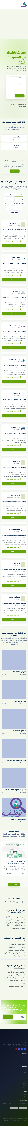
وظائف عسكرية (13, 104)
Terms (25, 1097)
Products (25, 1061)
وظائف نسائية (9, 195)
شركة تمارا (16, 461)
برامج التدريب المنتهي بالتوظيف (14, 208)
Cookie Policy (24, 1095)
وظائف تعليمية (18, 195)
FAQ (26, 1074)
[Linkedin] (22, 1049)
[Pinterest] (16, 1049)
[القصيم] (14, 807)
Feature (25, 1070)
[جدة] (14, 689)
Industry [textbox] (19, 78)
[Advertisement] (14, 24)
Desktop (25, 1088)
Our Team (25, 1059)
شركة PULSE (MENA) (14, 223)
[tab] (19, 195)
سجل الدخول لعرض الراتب (12, 241)
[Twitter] (19, 1049)
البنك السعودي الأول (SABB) (14, 529)
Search (20, 96)
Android (25, 1083)
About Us (25, 1056)
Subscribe (8, 1017)
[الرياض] (14, 660)
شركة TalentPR (15, 495)
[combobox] (15, 78)
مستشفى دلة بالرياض (14, 597)
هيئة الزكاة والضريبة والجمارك (14, 291)
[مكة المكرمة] (14, 748)
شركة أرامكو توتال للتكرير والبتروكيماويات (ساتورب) (14, 359)
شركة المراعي (15, 427)
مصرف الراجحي (15, 393)
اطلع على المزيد (14, 885)
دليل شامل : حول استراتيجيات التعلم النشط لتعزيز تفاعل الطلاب (15, 862)
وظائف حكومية (22, 106)
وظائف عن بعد (8, 203)
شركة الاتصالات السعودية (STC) (14, 325)
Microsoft (25, 1086)
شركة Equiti (16, 563)
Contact (25, 1063)
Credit (25, 1072)
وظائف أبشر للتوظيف (18, 203)
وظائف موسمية (14, 212)
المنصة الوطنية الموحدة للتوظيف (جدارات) (14, 257)
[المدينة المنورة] (14, 778)
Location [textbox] (19, 84)
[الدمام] (14, 719)
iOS (26, 1081)
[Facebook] (25, 1049)
